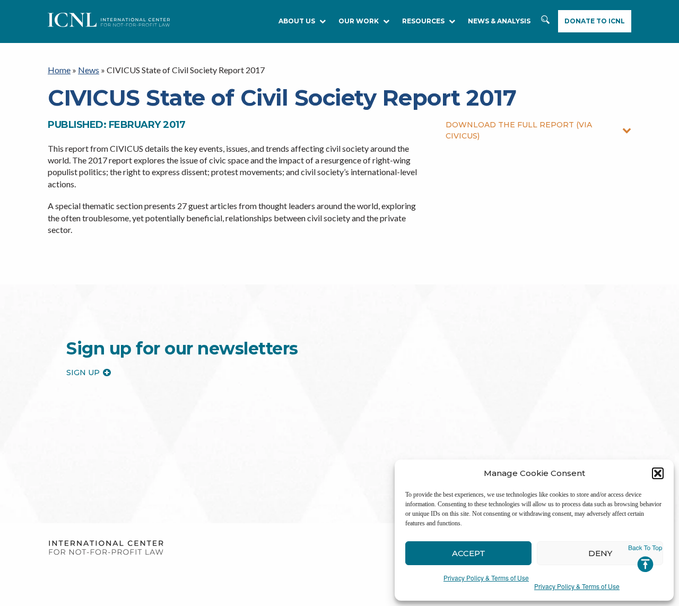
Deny (600, 553)
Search (546, 25)
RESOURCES (423, 21)
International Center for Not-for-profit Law (106, 548)
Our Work (358, 21)
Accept (468, 553)
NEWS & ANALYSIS (499, 21)
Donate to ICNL (594, 21)
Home (59, 70)
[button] (657, 473)
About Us (296, 21)
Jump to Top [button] (645, 559)
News (88, 70)
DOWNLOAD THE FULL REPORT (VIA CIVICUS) (519, 130)
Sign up (83, 372)
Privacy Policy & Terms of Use (486, 577)
